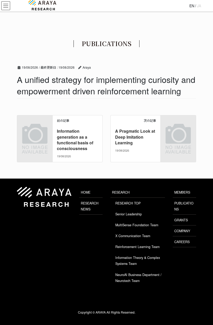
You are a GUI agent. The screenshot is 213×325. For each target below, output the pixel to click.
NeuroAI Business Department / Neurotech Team (138, 277)
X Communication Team (132, 236)
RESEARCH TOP (128, 203)
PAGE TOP (199, 307)
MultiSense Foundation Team (136, 225)
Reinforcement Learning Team (137, 246)
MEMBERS (182, 192)
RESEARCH (121, 192)
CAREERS (182, 241)
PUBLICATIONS (184, 206)
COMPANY (182, 231)
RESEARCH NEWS (89, 206)
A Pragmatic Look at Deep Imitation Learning (135, 137)
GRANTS (181, 220)
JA (199, 5)
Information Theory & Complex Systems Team (137, 260)
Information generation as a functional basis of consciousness (75, 139)
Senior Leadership (128, 214)
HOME (85, 192)
